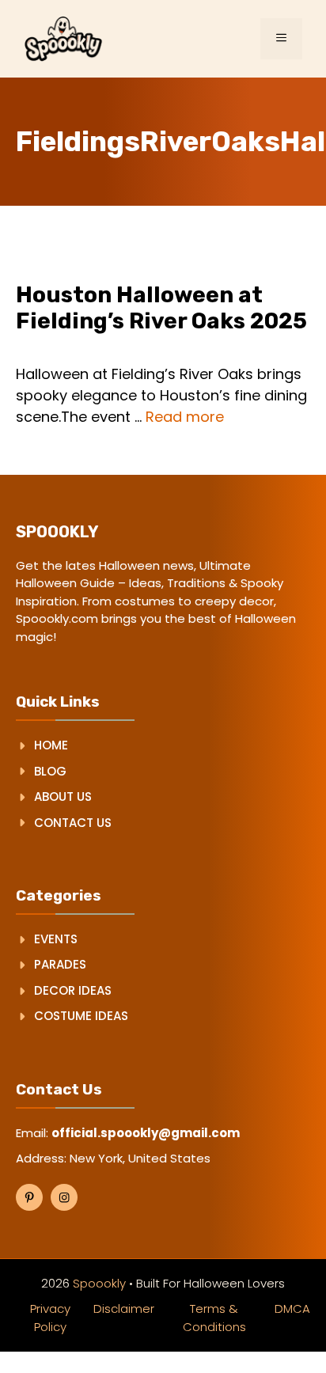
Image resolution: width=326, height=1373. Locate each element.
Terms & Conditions (214, 1317)
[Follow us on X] (29, 1197)
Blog (50, 771)
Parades (60, 964)
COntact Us (73, 822)
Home (51, 745)
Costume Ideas (81, 1015)
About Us (63, 796)
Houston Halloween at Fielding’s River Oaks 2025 (161, 308)
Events (56, 939)
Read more (185, 417)
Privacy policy (50, 1317)
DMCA (292, 1308)
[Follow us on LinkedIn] (64, 1197)
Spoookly (99, 1283)
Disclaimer (123, 1308)
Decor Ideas (73, 990)
